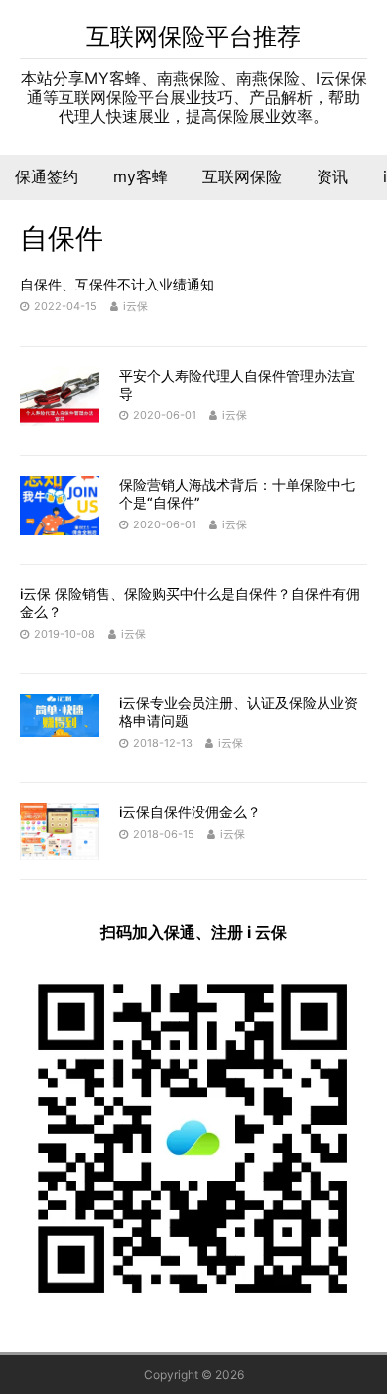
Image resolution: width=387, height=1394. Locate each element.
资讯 (332, 176)
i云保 (135, 306)
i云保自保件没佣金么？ (190, 811)
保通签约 (46, 176)
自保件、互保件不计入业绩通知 (117, 284)
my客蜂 (140, 176)
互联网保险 (242, 176)
